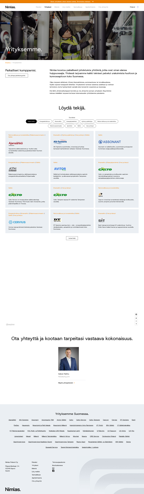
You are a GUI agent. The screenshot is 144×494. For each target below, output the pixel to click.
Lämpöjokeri (18, 436)
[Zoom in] (136, 318)
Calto (71, 420)
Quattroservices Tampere (64, 442)
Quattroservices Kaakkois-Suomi (40, 442)
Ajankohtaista (90, 7)
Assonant (35, 420)
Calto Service (81, 420)
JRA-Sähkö (110, 425)
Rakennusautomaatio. (56, 126)
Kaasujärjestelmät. (72, 121)
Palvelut (38, 7)
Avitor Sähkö (61, 420)
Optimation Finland (109, 436)
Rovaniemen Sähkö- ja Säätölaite (100, 442)
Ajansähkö (12, 420)
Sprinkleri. (70, 126)
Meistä (56, 7)
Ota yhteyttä (103, 7)
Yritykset (47, 7)
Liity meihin (66, 7)
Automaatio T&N (48, 420)
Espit (133, 420)
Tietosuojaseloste (58, 462)
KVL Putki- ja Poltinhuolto (37, 431)
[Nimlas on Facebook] (58, 471)
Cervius (114, 420)
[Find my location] (136, 314)
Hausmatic (26, 425)
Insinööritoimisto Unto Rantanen (81, 425)
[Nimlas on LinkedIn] (58, 468)
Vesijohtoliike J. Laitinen (90, 447)
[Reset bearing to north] (136, 323)
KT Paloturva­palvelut (17, 431)
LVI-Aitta (122, 431)
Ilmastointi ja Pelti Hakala (41, 425)
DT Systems (124, 420)
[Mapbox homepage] (10, 324)
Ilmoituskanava (57, 465)
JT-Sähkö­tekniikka (123, 425)
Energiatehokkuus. (45, 121)
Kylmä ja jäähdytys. (87, 121)
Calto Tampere (94, 420)
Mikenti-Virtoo (65, 436)
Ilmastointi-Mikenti (60, 425)
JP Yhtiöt (99, 425)
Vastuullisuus (77, 7)
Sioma (128, 442)
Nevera (84, 436)
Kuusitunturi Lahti (73, 431)
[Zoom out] (136, 321)
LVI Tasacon (112, 431)
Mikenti (36, 436)
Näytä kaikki (31, 121)
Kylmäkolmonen (88, 431)
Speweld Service (52, 447)
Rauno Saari (81, 442)
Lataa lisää (72, 238)
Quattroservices (19, 442)
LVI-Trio (131, 431)
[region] (72, 287)
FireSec (16, 425)
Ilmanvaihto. (58, 121)
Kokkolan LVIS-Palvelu (56, 431)
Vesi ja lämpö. (90, 126)
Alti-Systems (23, 420)
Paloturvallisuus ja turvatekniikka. (106, 121)
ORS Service (94, 436)
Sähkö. (79, 126)
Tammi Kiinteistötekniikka (70, 447)
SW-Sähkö (119, 442)
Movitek (76, 436)
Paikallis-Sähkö (124, 436)
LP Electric (100, 431)
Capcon (106, 420)
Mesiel (28, 436)
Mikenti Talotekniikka (49, 436)
